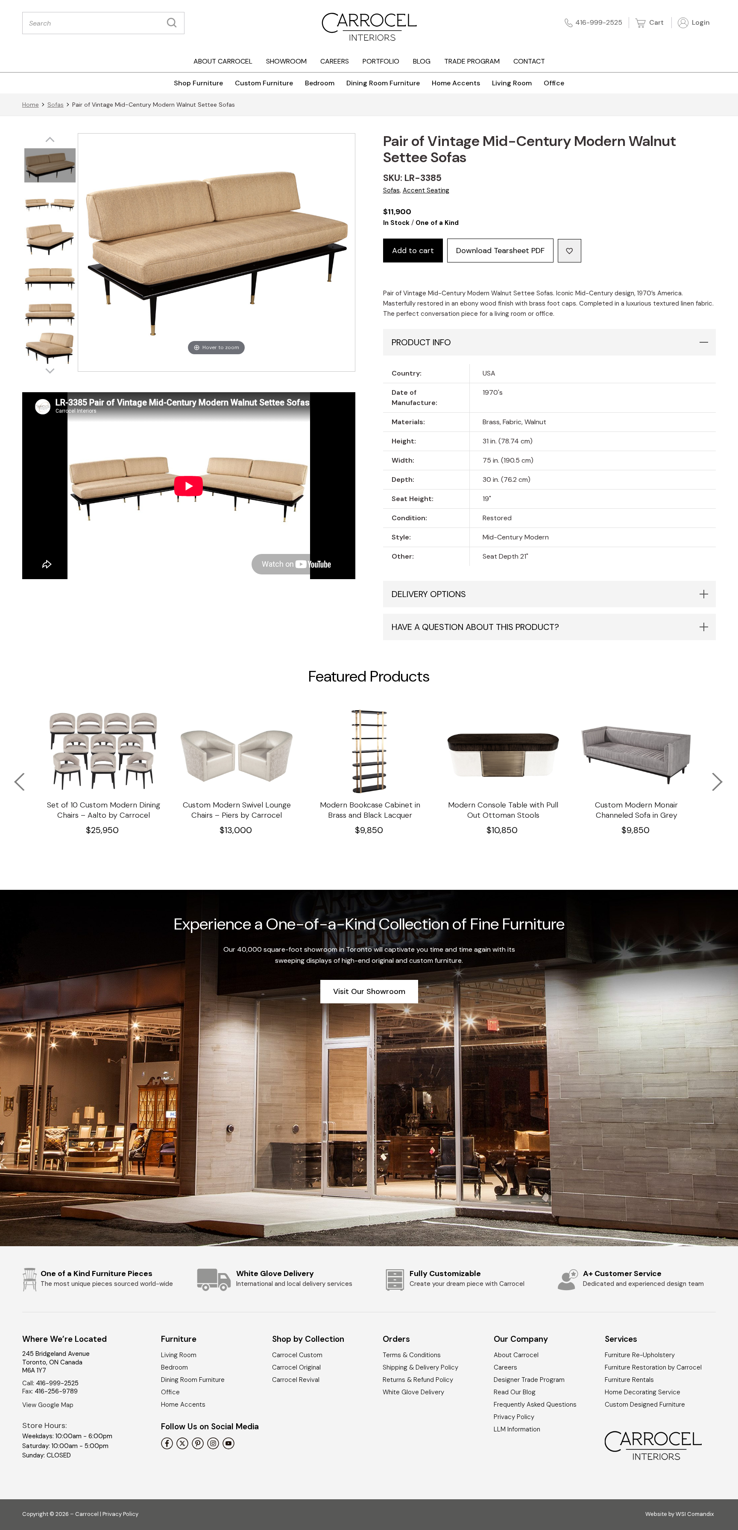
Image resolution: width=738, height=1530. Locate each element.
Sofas (55, 104)
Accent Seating (426, 190)
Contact (529, 61)
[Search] (173, 23)
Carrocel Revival (295, 1380)
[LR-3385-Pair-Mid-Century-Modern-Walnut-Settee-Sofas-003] (50, 239)
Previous (13, 776)
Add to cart (413, 250)
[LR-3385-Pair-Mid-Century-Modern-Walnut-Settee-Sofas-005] (50, 312)
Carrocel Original (296, 1367)
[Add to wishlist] (569, 250)
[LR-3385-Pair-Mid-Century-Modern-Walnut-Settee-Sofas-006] (50, 348)
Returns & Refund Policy (418, 1380)
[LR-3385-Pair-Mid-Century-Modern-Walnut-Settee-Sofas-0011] (50, 166)
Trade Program (472, 61)
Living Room (512, 83)
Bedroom (319, 83)
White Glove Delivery (413, 1392)
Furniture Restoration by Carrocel (653, 1367)
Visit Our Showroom (369, 991)
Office (554, 83)
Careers (334, 61)
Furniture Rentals (629, 1380)
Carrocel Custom (297, 1355)
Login (700, 22)
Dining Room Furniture (383, 83)
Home (30, 104)
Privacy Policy (514, 1417)
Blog (421, 61)
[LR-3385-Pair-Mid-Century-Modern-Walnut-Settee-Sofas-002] (50, 202)
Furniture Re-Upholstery (640, 1355)
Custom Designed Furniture (645, 1404)
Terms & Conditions (412, 1355)
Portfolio (381, 61)
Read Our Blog (515, 1392)
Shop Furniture (198, 83)
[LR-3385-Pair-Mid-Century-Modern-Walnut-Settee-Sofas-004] (50, 275)
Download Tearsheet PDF (500, 250)
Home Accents (456, 83)
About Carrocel (222, 61)
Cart (655, 22)
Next (711, 776)
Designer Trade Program (529, 1380)
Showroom (286, 61)
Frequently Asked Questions (535, 1404)
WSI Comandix (695, 1514)
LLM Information (517, 1429)
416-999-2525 (598, 22)
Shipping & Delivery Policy (420, 1367)
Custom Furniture (264, 83)
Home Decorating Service (642, 1392)
